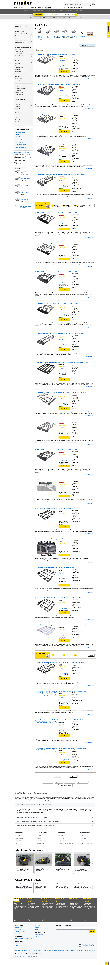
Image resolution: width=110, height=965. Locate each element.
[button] (91, 862)
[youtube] (93, 946)
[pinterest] (86, 946)
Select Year (47, 14)
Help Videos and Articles (41, 934)
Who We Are (38, 927)
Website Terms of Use (89, 950)
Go (75, 14)
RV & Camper (58, 11)
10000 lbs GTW (41, 843)
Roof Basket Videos (21, 144)
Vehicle (50, 11)
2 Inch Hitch (40, 835)
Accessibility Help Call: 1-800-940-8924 (24, 950)
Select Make (57, 14)
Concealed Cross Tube (43, 841)
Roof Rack (19, 833)
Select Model (67, 14)
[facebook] (83, 946)
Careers (37, 929)
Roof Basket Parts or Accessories (25, 206)
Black (16, 843)
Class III (39, 838)
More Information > (89, 79)
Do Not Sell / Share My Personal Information (53, 950)
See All (91, 205)
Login (16, 943)
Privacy (57, 932)
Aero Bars (59, 782)
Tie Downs (83, 838)
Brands (72, 11)
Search (37, 936)
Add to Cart (64, 71)
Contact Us (18, 134)
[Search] (65, 4)
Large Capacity (57, 36)
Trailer (43, 11)
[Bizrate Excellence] (19, 956)
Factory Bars (61, 838)
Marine (66, 11)
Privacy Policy (19, 140)
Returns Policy (18, 929)
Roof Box (61, 833)
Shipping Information (20, 931)
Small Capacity (73, 36)
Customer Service (69, 7)
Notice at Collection (70, 950)
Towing (27, 11)
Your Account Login (21, 147)
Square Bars (18, 841)
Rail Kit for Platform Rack (87, 843)
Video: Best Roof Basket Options (90, 38)
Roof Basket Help (20, 142)
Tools (81, 835)
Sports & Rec (35, 11)
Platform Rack (19, 838)
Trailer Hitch (42, 833)
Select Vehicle (38, 14)
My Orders (79, 7)
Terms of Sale (79, 950)
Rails (81, 841)
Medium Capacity (65, 36)
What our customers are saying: (22, 152)
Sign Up (16, 945)
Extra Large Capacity (40, 37)
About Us (18, 138)
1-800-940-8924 (41, 7)
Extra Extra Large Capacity (65, 843)
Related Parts (85, 833)
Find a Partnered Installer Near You (23, 938)
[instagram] (90, 946)
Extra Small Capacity (48, 37)
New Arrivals (81, 11)
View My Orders (18, 927)
